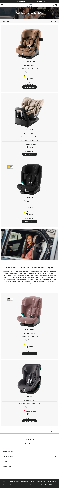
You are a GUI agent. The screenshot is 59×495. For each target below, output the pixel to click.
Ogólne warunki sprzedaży (9, 484)
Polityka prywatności (41, 481)
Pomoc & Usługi (8, 456)
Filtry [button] (55, 21)
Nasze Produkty (8, 451)
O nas (5, 461)
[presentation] (54, 5)
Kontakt (5, 471)
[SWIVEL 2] (29, 112)
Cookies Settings (52, 481)
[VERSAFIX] (29, 179)
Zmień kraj (55, 431)
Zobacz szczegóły (29, 87)
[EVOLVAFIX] (29, 311)
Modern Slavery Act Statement (48, 484)
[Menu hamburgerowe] (10, 5)
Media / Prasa (7, 466)
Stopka (32, 481)
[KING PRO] (29, 379)
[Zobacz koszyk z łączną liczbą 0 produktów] (56, 5)
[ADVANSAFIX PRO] (29, 44)
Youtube (29, 443)
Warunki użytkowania (23, 484)
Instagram (33, 443)
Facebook (25, 443)
